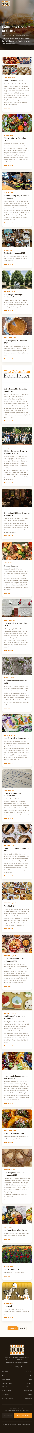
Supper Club (5, 1394)
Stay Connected (23, 1415)
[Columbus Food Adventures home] (17, 1349)
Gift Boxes (29, 1387)
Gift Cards (29, 1383)
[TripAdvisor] (21, 1366)
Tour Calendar (6, 1380)
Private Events (6, 1387)
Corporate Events (7, 1383)
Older (22, 1328)
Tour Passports (27, 1391)
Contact (30, 1394)
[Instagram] (17, 1366)
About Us (29, 1376)
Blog (30, 1380)
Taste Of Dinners (6, 1391)
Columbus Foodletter (8, 1398)
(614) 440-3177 (28, 1398)
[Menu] (30, 4)
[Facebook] (12, 1366)
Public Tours (5, 1376)
